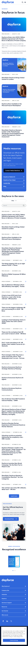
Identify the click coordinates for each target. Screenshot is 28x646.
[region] (14, 636)
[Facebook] (3, 621)
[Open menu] (25, 2)
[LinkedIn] (7, 621)
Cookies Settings (14, 640)
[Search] (24, 205)
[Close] (25, 628)
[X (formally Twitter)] (11, 621)
